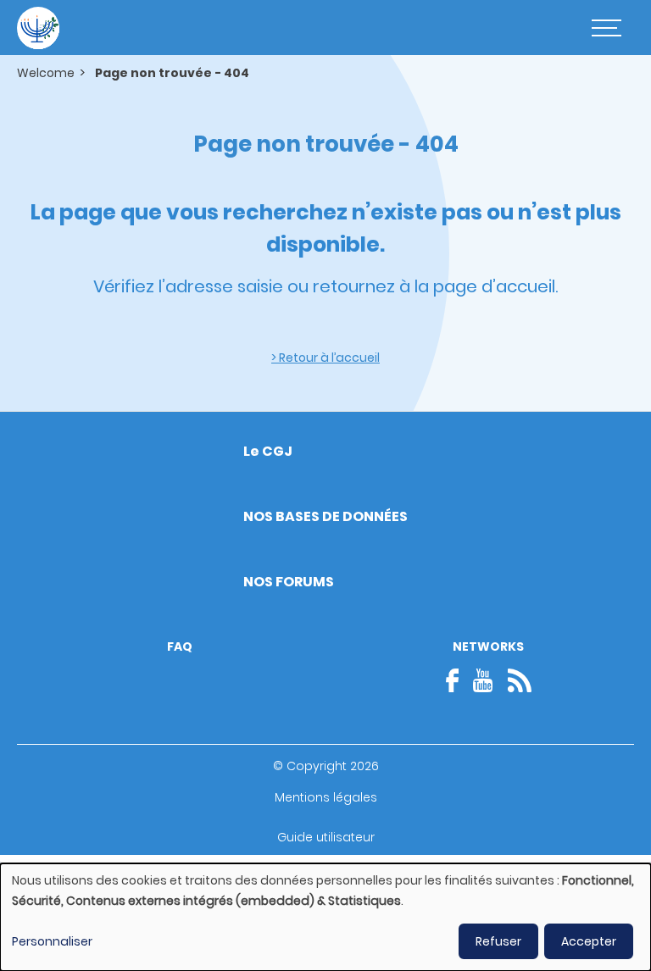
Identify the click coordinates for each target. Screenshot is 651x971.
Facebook (458, 680)
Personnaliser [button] (52, 941)
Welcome (46, 72)
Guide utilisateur (326, 837)
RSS (519, 680)
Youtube (483, 680)
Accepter (588, 941)
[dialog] (325, 917)
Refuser (498, 941)
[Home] (38, 28)
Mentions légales (326, 797)
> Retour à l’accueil (325, 357)
